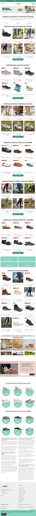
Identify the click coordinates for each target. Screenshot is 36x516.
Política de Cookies (21, 494)
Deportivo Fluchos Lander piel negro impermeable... (29, 157)
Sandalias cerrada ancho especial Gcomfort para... (18, 234)
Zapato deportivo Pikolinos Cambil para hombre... (29, 284)
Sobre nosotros (21, 497)
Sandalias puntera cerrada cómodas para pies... (6, 133)
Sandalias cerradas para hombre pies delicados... (29, 234)
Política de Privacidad (22, 492)
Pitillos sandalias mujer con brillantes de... (18, 133)
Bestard (3, 283)
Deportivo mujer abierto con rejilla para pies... (29, 79)
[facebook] (1, 495)
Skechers (3, 93)
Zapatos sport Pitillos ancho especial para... (18, 56)
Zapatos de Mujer (3, 508)
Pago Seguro (21, 495)
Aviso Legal (20, 489)
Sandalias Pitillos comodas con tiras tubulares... (29, 133)
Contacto (20, 502)
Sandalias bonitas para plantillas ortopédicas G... (6, 118)
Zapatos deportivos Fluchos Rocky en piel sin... (18, 157)
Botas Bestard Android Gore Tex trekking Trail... (6, 284)
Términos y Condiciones (22, 491)
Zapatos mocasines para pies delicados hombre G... (29, 172)
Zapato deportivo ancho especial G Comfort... (18, 284)
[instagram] (3, 495)
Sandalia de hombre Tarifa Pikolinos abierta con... (6, 234)
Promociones (21, 500)
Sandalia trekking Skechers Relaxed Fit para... (29, 249)
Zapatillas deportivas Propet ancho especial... (29, 94)
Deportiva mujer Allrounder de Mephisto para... (6, 79)
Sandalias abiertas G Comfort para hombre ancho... (18, 249)
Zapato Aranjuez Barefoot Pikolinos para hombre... (18, 172)
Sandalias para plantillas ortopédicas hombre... (6, 249)
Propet (14, 93)
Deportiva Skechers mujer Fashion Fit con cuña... (6, 94)
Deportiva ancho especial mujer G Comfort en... (18, 79)
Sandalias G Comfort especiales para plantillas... (29, 118)
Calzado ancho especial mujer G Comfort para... (6, 41)
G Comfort (14, 78)
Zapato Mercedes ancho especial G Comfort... (6, 56)
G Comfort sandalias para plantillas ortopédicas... (18, 118)
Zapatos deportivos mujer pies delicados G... (29, 41)
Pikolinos (3, 233)
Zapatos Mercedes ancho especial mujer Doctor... (29, 56)
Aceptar (4, 514)
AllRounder (3, 78)
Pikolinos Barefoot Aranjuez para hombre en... (6, 172)
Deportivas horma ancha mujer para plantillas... (18, 94)
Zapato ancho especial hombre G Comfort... (6, 157)
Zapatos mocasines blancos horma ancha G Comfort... (18, 41)
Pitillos (3, 132)
